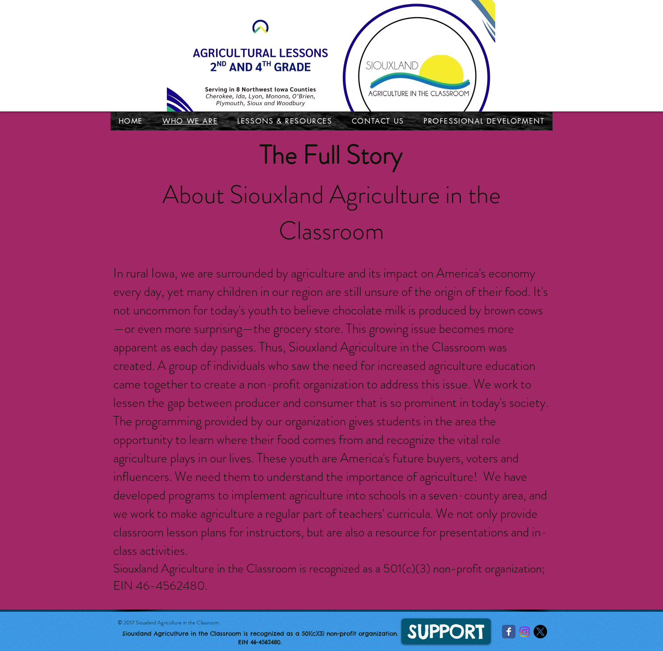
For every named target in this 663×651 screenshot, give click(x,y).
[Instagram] (524, 631)
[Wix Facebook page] (509, 631)
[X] (540, 631)
